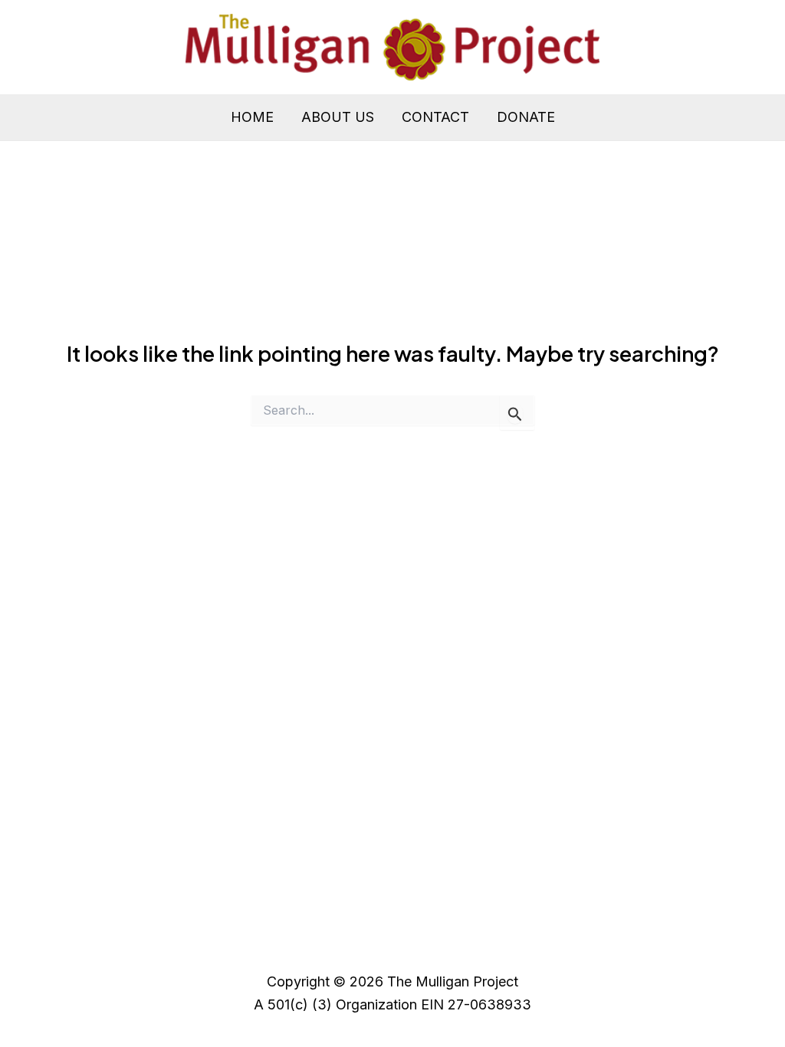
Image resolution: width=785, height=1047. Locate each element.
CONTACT (435, 117)
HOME (252, 117)
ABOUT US (337, 117)
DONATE (526, 117)
